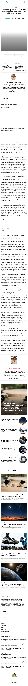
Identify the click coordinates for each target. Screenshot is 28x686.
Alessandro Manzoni (8, 18)
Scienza (3, 522)
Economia (3, 551)
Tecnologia (14, 7)
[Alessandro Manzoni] (14, 77)
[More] (22, 55)
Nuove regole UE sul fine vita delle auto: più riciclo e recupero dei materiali (9, 430)
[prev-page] (22, 387)
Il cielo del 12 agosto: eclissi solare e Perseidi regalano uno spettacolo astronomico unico (9, 421)
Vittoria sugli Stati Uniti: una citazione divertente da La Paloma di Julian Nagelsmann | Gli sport (20, 67)
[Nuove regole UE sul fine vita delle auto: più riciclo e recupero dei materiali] (23, 430)
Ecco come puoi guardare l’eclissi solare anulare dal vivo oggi (7, 66)
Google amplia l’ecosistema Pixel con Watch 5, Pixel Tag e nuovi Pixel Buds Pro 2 (13, 407)
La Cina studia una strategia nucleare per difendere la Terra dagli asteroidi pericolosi (9, 440)
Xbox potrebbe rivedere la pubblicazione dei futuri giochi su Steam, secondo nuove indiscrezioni (9, 450)
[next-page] (24, 387)
